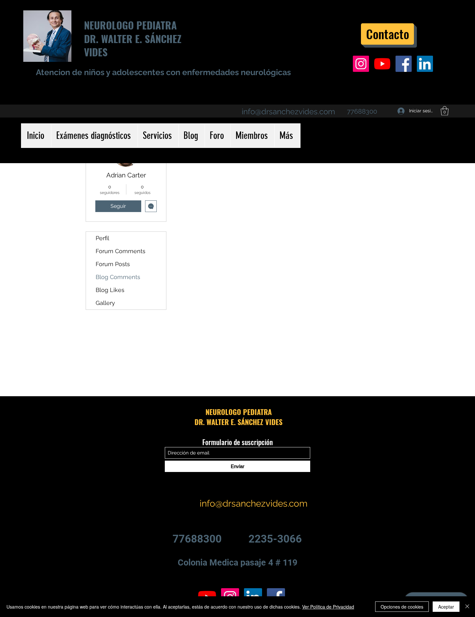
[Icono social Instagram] (361, 64)
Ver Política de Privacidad (328, 606)
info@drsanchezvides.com (288, 111)
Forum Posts (113, 264)
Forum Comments (120, 251)
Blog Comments (118, 277)
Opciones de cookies (402, 606)
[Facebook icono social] (404, 64)
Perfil (102, 238)
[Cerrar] (467, 606)
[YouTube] (382, 64)
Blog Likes (110, 289)
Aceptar (446, 606)
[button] (445, 111)
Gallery (105, 302)
